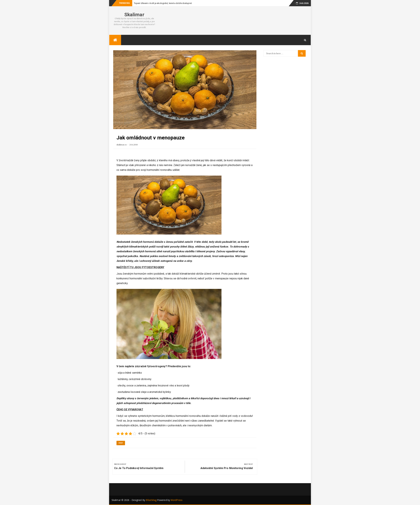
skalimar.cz (121, 144)
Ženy (120, 443)
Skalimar (134, 14)
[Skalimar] (115, 40)
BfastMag (151, 500)
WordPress (176, 500)
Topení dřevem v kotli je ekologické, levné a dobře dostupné (163, 3)
